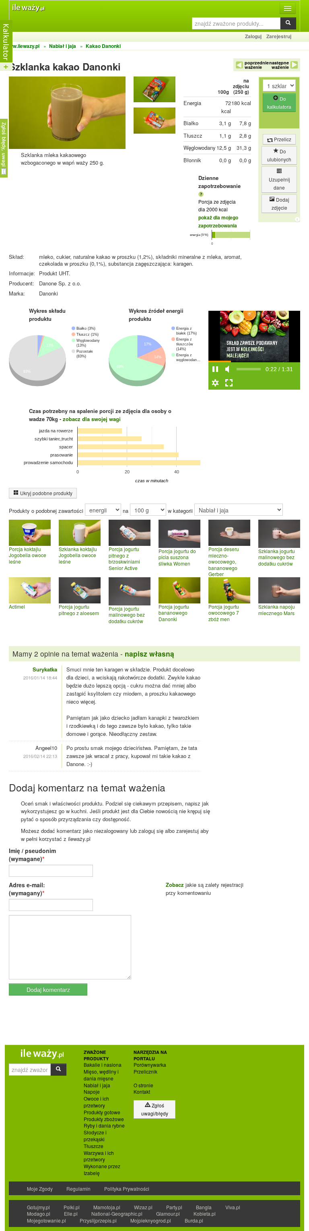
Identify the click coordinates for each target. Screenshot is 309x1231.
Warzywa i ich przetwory (99, 1156)
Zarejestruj (278, 36)
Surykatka (45, 669)
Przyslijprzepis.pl (98, 1220)
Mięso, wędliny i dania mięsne (101, 1075)
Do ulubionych (279, 155)
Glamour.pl (168, 1213)
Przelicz (282, 139)
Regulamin (78, 1188)
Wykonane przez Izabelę (102, 1169)
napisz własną (149, 654)
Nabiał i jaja (97, 1085)
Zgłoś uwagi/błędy (154, 1109)
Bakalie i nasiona (103, 1065)
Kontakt (142, 1091)
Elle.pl (71, 1213)
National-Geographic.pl (116, 1213)
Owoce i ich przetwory (96, 1102)
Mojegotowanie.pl (46, 1220)
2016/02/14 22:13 (40, 756)
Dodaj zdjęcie (281, 203)
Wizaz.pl (143, 1207)
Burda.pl (194, 1220)
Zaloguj (253, 36)
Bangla (204, 1207)
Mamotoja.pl (106, 1207)
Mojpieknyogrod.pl (150, 1220)
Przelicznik (145, 1071)
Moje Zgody (40, 1188)
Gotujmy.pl (38, 1207)
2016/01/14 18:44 (40, 677)
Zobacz (175, 884)
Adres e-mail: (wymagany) (27, 889)
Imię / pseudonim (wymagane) (32, 855)
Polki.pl (72, 1207)
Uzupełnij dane (279, 183)
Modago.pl (38, 1213)
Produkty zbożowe (104, 1119)
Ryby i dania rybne (104, 1125)
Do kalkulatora (279, 102)
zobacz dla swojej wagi (92, 419)
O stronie (143, 1085)
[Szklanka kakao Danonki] (154, 91)
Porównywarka (150, 1065)
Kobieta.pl (205, 1213)
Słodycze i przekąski (95, 1135)
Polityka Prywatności (126, 1188)
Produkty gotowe (102, 1112)
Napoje (92, 1091)
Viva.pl (232, 1207)
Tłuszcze (93, 1146)
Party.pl (174, 1207)
